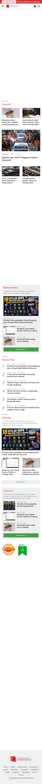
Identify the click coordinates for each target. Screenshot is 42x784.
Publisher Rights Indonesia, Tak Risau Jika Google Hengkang (23, 384)
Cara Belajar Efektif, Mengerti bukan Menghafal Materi (21, 400)
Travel (34, 772)
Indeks (21, 775)
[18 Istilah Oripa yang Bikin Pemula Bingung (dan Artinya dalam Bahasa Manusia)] (21, 306)
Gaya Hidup (22, 767)
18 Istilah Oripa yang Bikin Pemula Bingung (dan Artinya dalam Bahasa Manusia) (20, 321)
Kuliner (5, 770)
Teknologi (25, 772)
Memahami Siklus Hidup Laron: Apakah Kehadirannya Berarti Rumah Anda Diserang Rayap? (10, 122)
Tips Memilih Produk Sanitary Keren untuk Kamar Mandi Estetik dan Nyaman (30, 122)
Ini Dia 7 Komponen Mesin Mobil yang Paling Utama (9, 180)
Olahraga (14, 770)
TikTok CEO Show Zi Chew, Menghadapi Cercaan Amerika (22, 392)
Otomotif (5, 154)
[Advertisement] (21, 32)
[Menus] (3, 6)
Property (15, 772)
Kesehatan (34, 767)
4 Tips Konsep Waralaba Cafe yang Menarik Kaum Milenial (21, 375)
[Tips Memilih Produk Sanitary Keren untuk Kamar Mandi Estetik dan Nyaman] (31, 113)
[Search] (39, 6)
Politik (7, 772)
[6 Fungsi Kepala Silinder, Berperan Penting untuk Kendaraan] (31, 171)
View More (20, 349)
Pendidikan (34, 770)
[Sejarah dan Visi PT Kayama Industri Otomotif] (21, 140)
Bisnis (13, 767)
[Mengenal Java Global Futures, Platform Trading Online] (9, 330)
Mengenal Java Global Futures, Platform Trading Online (27, 330)
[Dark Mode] (35, 6)
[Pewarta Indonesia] (11, 6)
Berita (6, 767)
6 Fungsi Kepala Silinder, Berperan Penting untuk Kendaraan (29, 180)
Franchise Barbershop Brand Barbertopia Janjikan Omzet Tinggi (23, 409)
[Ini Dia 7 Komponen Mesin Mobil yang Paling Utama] (11, 171)
